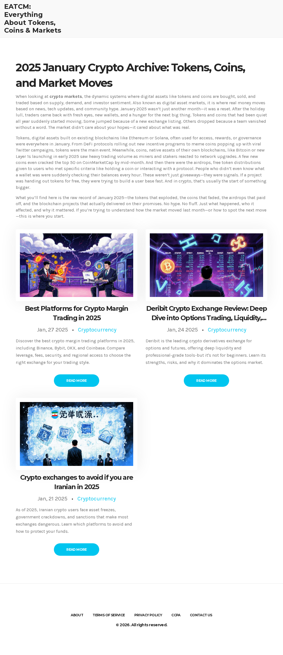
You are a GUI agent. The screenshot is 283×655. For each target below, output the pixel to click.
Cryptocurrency (97, 330)
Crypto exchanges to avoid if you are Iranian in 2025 (76, 482)
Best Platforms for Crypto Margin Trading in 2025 (76, 313)
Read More (76, 381)
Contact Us (201, 615)
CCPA (175, 615)
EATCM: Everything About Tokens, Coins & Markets (32, 18)
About (77, 615)
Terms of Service (109, 615)
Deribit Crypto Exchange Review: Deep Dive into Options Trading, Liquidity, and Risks (206, 313)
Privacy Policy (148, 615)
